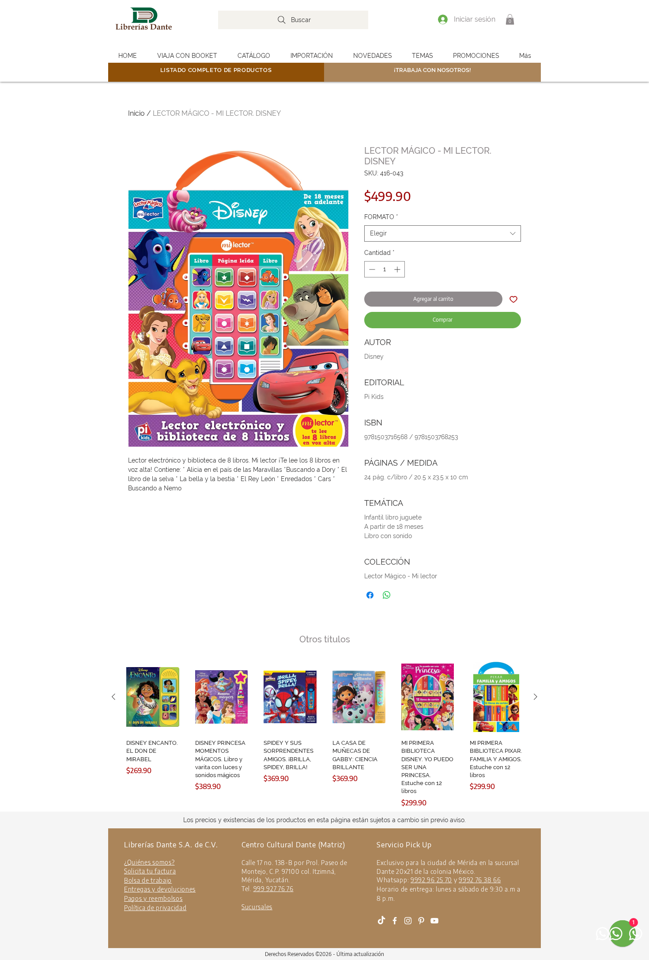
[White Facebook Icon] (395, 921)
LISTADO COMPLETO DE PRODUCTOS (216, 70)
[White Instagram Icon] (408, 921)
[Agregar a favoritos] (513, 299)
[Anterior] (113, 696)
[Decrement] (371, 269)
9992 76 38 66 (480, 880)
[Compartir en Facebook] (370, 595)
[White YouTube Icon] (434, 921)
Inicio (136, 113)
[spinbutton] (384, 269)
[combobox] (442, 233)
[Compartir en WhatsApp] (386, 595)
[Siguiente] (535, 696)
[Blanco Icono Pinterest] (421, 921)
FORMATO (381, 216)
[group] (324, 734)
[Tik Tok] (381, 921)
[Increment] (398, 269)
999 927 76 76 (273, 888)
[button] (510, 19)
